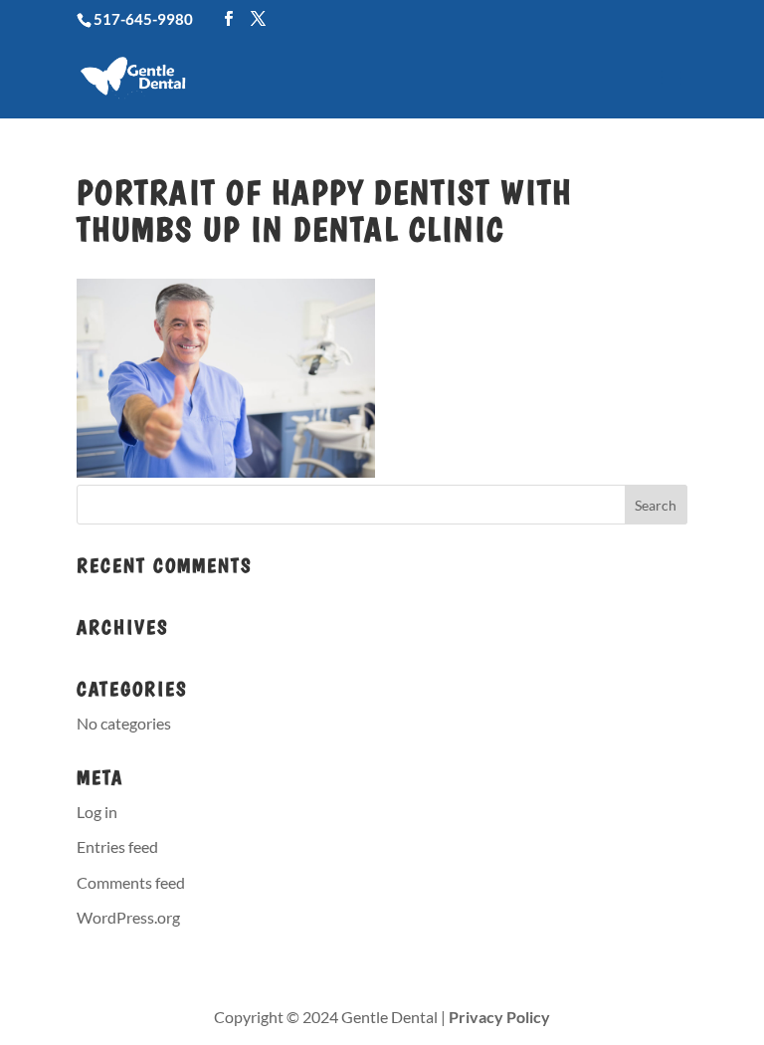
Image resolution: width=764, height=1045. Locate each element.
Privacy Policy (499, 1016)
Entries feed (117, 846)
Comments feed (131, 882)
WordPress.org (128, 917)
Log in (97, 811)
